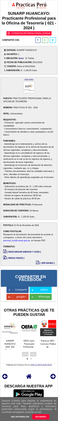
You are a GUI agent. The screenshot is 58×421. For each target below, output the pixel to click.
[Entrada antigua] (53, 378)
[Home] (29, 378)
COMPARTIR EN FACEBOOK (30, 278)
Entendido (40, 417)
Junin (21, 58)
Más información (20, 417)
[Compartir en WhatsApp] (45, 40)
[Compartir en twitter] (53, 40)
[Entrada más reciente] (4, 378)
